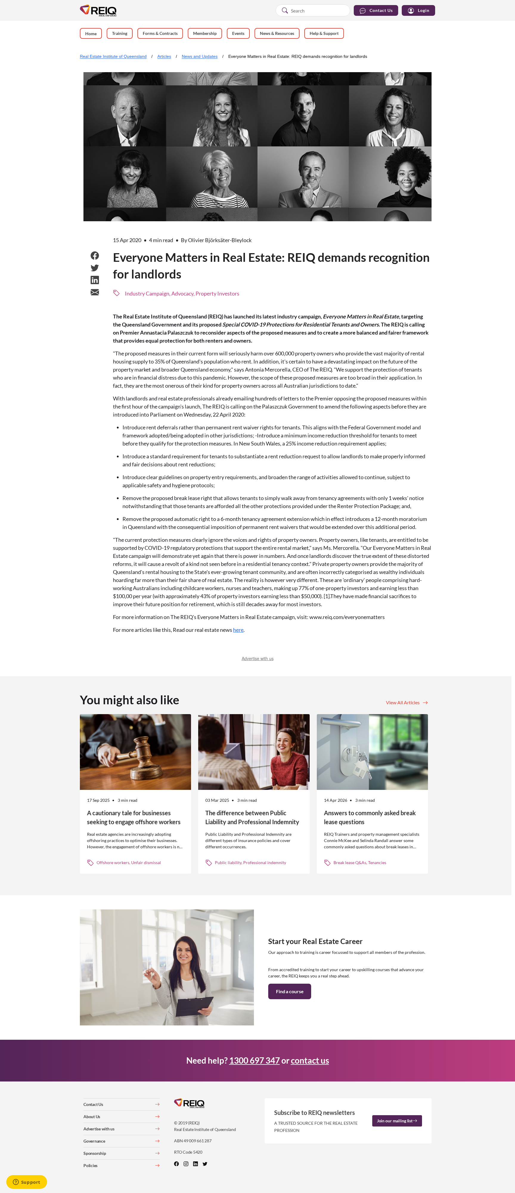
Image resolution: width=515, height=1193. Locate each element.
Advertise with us (258, 658)
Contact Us (381, 10)
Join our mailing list (394, 1120)
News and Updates (200, 56)
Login (423, 10)
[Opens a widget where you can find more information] (26, 1182)
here (238, 629)
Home (91, 33)
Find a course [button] (289, 991)
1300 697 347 (254, 1060)
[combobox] (313, 10)
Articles (164, 56)
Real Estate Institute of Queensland (113, 56)
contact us (310, 1060)
